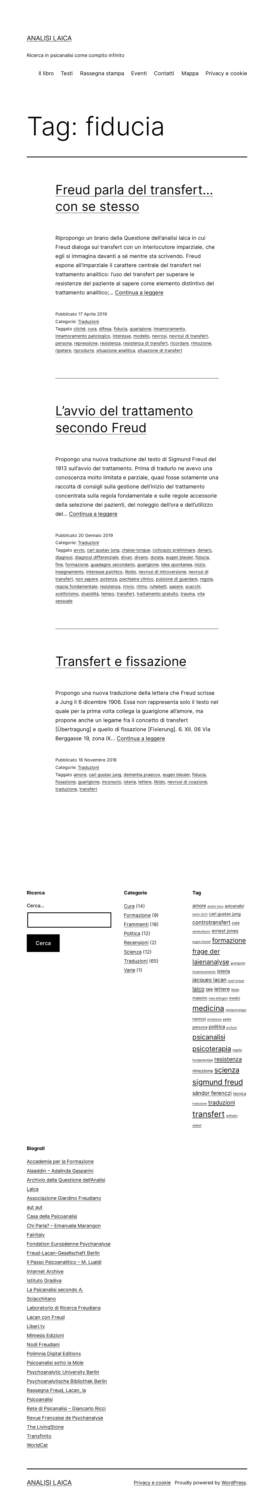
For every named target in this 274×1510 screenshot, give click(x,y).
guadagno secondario (113, 564)
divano (141, 557)
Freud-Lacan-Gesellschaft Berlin (63, 1253)
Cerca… (35, 905)
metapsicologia (236, 1010)
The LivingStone (45, 1427)
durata (156, 557)
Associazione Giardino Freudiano (64, 1198)
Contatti (164, 73)
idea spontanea (176, 564)
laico (198, 988)
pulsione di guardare (176, 579)
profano (231, 1027)
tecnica (239, 1093)
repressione (86, 343)
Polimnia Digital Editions (54, 1353)
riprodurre (84, 350)
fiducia (120, 328)
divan (126, 557)
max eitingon (218, 998)
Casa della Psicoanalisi (52, 1216)
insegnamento (69, 571)
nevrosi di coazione (187, 781)
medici (234, 998)
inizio (200, 564)
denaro (204, 550)
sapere (176, 586)
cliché (79, 328)
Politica (132, 933)
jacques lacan (209, 980)
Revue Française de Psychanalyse (65, 1418)
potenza (108, 579)
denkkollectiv (201, 931)
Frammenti (136, 924)
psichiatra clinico (136, 579)
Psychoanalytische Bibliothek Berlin (67, 1381)
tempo (107, 593)
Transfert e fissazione (121, 661)
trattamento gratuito (157, 593)
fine (59, 564)
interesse (122, 336)
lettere (144, 781)
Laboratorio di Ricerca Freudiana (64, 1308)
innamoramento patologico (82, 336)
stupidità (90, 593)
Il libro (46, 73)
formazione (76, 564)
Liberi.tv (36, 1326)
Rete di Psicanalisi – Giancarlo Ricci (66, 1408)
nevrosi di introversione (162, 571)
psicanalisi (208, 1037)
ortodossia (214, 1019)
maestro (199, 998)
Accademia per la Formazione (60, 1161)
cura (92, 328)
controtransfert (211, 922)
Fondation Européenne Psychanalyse (69, 1244)
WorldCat (37, 1445)
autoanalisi (234, 906)
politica (217, 1027)
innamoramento (169, 328)
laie (209, 989)
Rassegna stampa (102, 73)
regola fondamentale (76, 586)
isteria (130, 781)
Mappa (190, 73)
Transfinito (39, 1436)
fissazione (65, 781)
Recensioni (136, 942)
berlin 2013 (200, 914)
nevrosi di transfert (188, 336)
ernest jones (225, 931)
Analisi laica (49, 38)
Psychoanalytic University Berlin (63, 1372)
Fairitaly (36, 1235)
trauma (188, 593)
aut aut (35, 1207)
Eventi (139, 73)
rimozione (201, 343)
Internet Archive (45, 1271)
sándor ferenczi (212, 1093)
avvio (79, 550)
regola (206, 579)
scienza (226, 1069)
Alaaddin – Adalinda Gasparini (60, 1171)
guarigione (140, 328)
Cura (129, 906)
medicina (208, 1008)
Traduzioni (88, 321)
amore (80, 774)
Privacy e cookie (226, 73)
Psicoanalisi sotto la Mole (55, 1362)
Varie (129, 970)
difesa (105, 328)
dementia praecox (142, 774)
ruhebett (158, 586)
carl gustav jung (103, 550)
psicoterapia (211, 1049)
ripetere (63, 350)
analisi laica (215, 906)
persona (63, 343)
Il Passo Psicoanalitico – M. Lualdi (64, 1262)
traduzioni (221, 1102)
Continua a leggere (139, 292)
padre (227, 1019)
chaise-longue (136, 550)
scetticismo (67, 593)
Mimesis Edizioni (45, 1335)
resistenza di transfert (145, 343)
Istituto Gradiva (44, 1280)
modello (141, 336)
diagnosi (64, 557)
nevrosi (159, 336)
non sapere (86, 579)
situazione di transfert (160, 350)
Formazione (137, 915)
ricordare (179, 343)
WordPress (234, 1482)
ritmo (141, 586)
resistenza (110, 343)
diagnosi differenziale (97, 557)
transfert (125, 593)
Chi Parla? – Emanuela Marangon (64, 1225)
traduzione (66, 789)
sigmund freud (217, 1082)
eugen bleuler (179, 557)
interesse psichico (104, 571)
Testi (67, 73)
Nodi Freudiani (43, 1344)
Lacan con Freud (46, 1317)
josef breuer (236, 980)
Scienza (133, 952)
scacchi (192, 586)
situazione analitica (115, 350)
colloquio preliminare (174, 550)
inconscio (111, 781)
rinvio (128, 586)
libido (130, 571)
